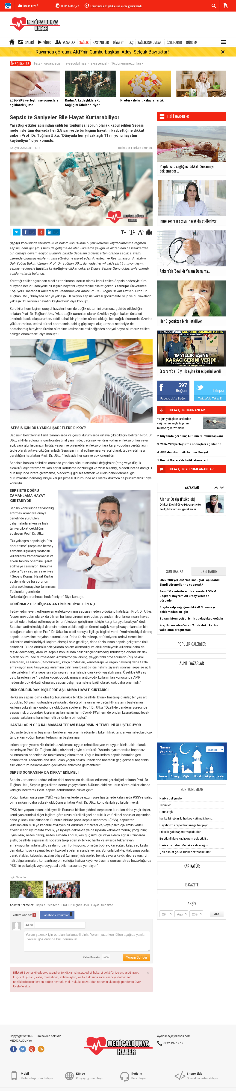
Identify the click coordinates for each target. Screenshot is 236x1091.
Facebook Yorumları (56, 915)
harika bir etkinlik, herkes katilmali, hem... (186, 818)
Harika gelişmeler (171, 798)
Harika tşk (166, 812)
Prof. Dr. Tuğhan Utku (75, 905)
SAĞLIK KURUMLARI (149, 42)
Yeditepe (53, 905)
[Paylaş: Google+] (41, 232)
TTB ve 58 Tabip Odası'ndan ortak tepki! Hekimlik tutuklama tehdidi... (132, 5)
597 (182, 385)
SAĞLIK (83, 42)
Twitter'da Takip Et (210, 398)
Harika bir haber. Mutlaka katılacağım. (184, 845)
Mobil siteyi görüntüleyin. (37, 1076)
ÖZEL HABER (174, 42)
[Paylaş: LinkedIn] (53, 232)
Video (47, 42)
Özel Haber (209, 571)
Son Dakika (174, 571)
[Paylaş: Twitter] (17, 232)
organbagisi (52, 63)
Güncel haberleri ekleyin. (203, 1076)
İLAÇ (130, 42)
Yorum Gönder (24, 915)
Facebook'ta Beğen (173, 398)
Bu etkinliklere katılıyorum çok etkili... (183, 838)
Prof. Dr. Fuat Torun (175, 545)
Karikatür (192, 866)
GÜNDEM (191, 42)
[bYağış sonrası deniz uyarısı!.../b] (214, 423)
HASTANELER (100, 42)
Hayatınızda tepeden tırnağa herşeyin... (184, 825)
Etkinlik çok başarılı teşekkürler (180, 832)
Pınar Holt (167, 525)
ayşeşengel (99, 63)
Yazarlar (68, 42)
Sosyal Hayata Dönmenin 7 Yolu (181, 530)
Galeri (29, 42)
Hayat (95, 905)
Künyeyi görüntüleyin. (90, 1076)
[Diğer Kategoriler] (223, 42)
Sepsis (40, 905)
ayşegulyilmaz (75, 63)
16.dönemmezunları (126, 63)
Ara (216, 914)
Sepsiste (107, 905)
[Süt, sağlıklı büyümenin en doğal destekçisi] (201, 83)
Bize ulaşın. (138, 1076)
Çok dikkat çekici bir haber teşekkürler (184, 852)
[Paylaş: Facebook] (29, 232)
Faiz (37, 63)
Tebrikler (165, 805)
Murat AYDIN (169, 499)
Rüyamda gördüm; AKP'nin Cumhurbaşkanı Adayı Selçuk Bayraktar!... (103, 52)
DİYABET (118, 42)
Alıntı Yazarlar (192, 663)
